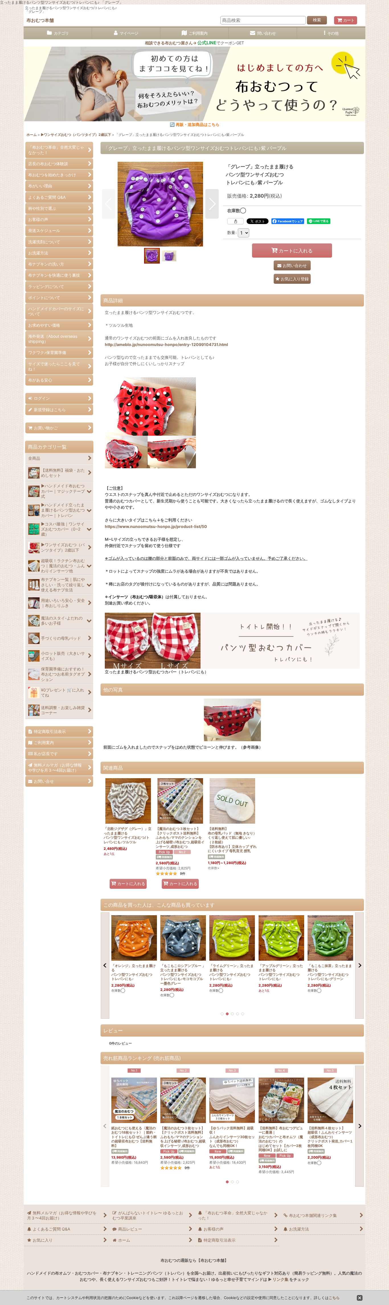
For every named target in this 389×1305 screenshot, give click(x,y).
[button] (331, 33)
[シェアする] (235, 221)
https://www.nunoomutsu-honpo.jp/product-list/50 (156, 526)
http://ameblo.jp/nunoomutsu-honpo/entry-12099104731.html (166, 344)
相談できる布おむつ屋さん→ (180, 42)
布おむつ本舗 (40, 20)
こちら (334, 1297)
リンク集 (280, 1279)
